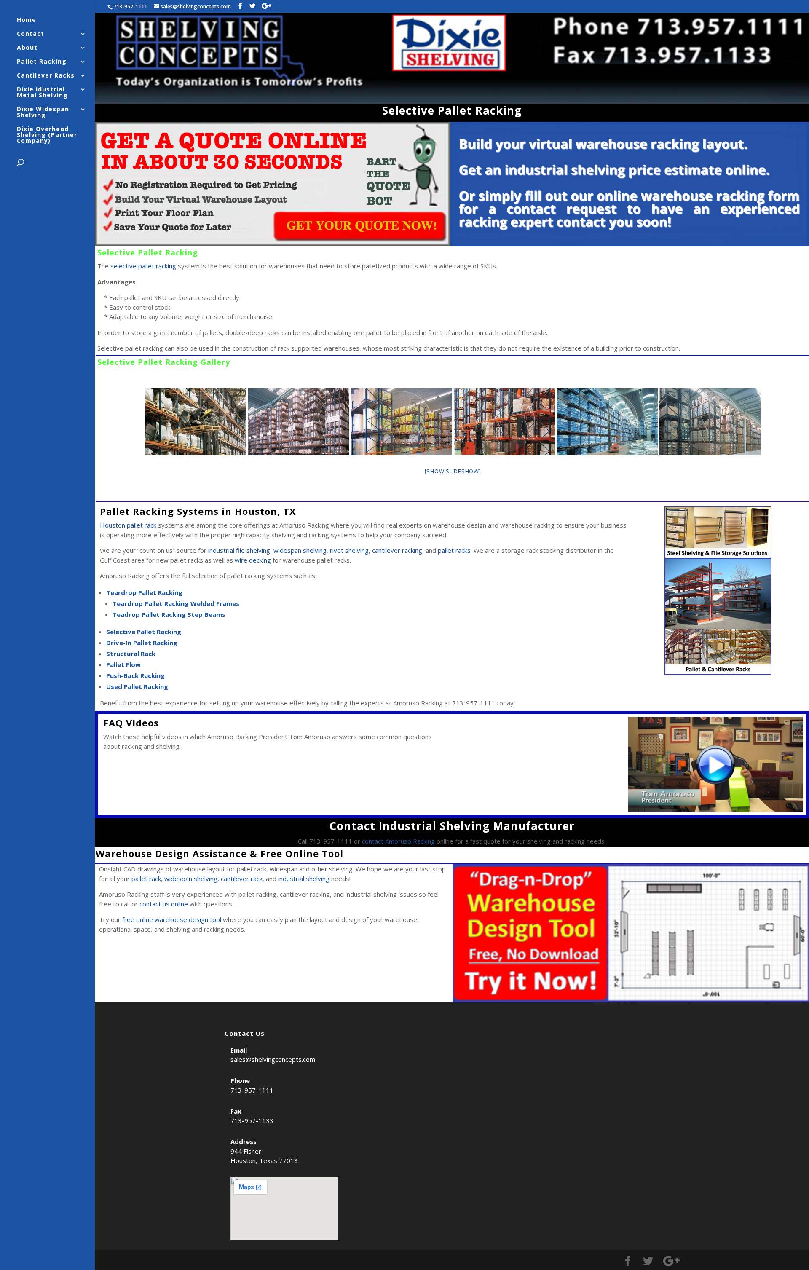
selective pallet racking (143, 266)
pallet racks (454, 550)
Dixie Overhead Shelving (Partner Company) (47, 135)
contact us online (163, 904)
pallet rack (146, 878)
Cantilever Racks (46, 75)
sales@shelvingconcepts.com (272, 1059)
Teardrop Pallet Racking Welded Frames (176, 603)
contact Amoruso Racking (398, 841)
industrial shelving (303, 878)
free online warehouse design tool (171, 919)
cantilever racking (397, 550)
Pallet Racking (42, 62)
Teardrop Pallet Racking (144, 592)
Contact (30, 34)
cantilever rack (242, 878)
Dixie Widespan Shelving (43, 112)
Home (26, 20)
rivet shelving (349, 550)
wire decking (253, 560)
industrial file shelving (239, 550)
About (27, 48)
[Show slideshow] (453, 471)
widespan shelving (300, 550)
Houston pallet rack (129, 525)
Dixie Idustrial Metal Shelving (42, 92)
